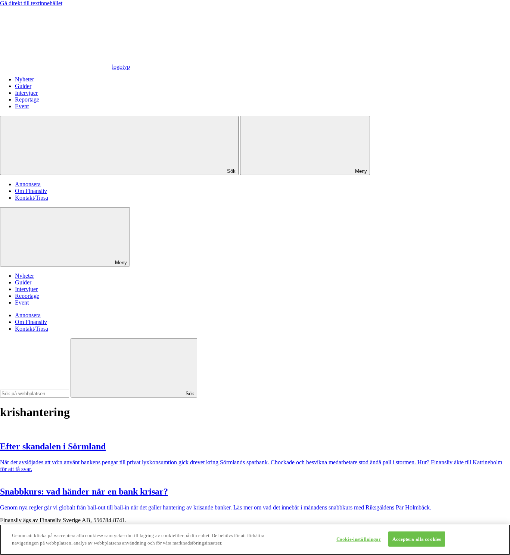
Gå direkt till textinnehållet (31, 3)
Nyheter (24, 79)
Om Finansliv (31, 191)
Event (22, 106)
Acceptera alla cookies (416, 539)
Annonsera (28, 184)
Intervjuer (26, 93)
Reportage (27, 99)
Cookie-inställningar (358, 539)
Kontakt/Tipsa (31, 197)
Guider (23, 86)
